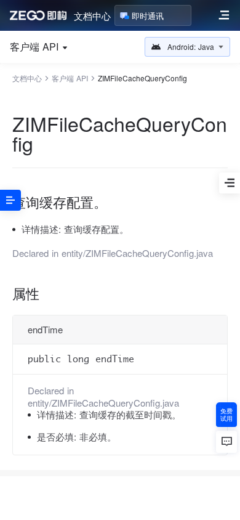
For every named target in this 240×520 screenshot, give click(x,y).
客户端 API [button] (34, 47)
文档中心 (92, 15)
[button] (187, 47)
